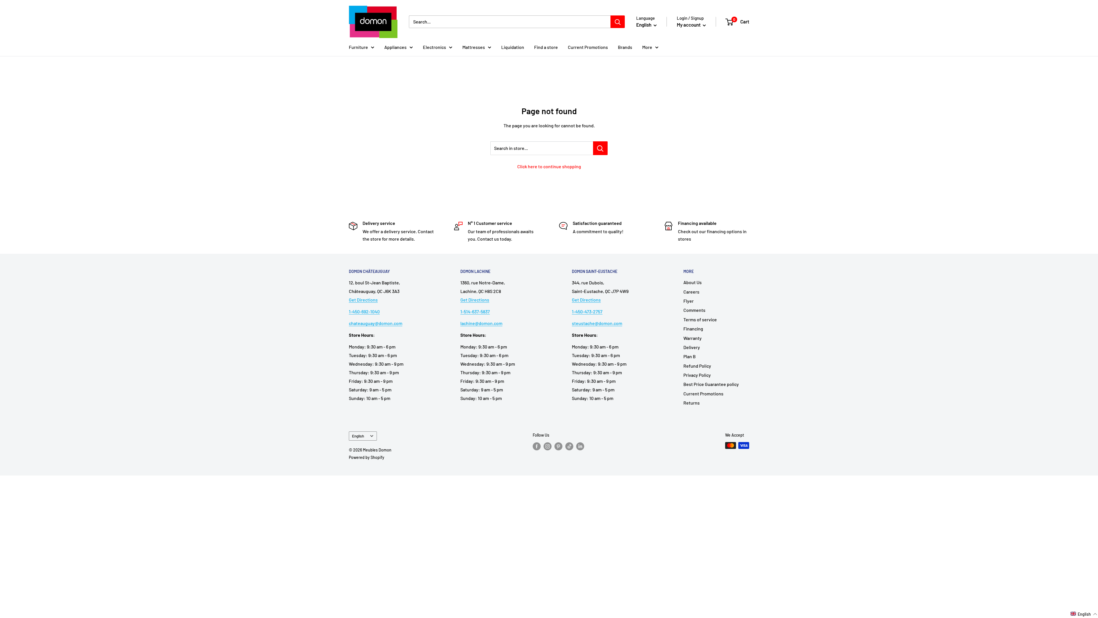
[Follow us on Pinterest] (558, 446)
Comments (694, 310)
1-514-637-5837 (475, 311)
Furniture (358, 47)
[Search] (617, 21)
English (358, 435)
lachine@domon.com (481, 323)
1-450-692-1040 (364, 311)
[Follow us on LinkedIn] (580, 446)
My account (689, 24)
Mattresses (473, 47)
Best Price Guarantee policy (711, 384)
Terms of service (700, 319)
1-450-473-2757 (587, 311)
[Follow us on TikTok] (569, 446)
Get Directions (363, 299)
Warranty (692, 338)
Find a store (546, 47)
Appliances (395, 47)
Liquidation (512, 47)
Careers (691, 291)
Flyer (688, 301)
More (647, 47)
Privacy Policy (697, 375)
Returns (691, 402)
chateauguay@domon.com (375, 323)
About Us (692, 282)
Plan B (689, 356)
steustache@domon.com (597, 323)
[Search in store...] (600, 148)
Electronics (434, 47)
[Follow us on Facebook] (537, 446)
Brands (625, 47)
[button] (1084, 614)
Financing (693, 328)
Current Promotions (588, 47)
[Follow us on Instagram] (548, 446)
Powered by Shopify (366, 457)
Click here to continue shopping (549, 166)
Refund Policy (697, 366)
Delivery (691, 347)
